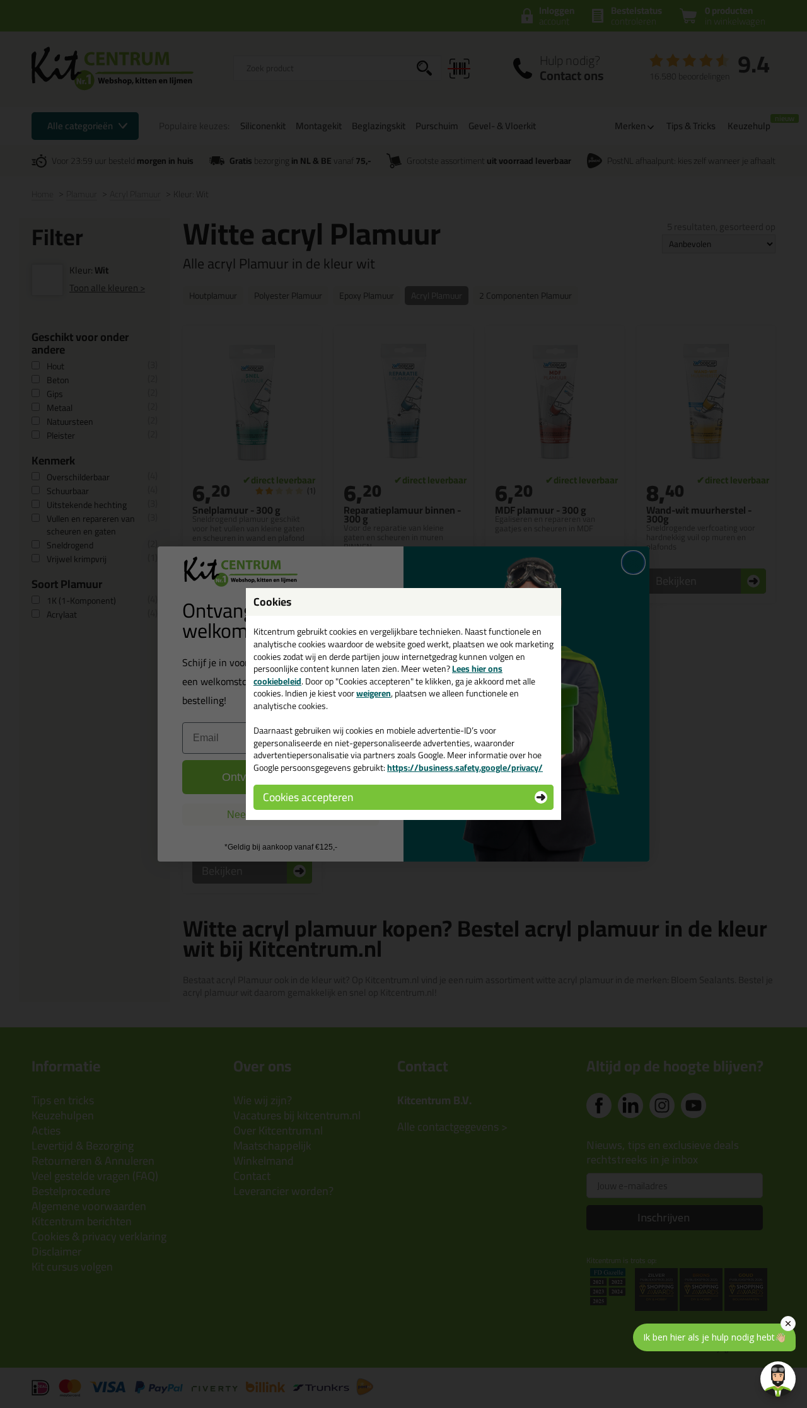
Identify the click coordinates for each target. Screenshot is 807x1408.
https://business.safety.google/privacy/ (465, 767)
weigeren (373, 693)
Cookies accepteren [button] (308, 797)
